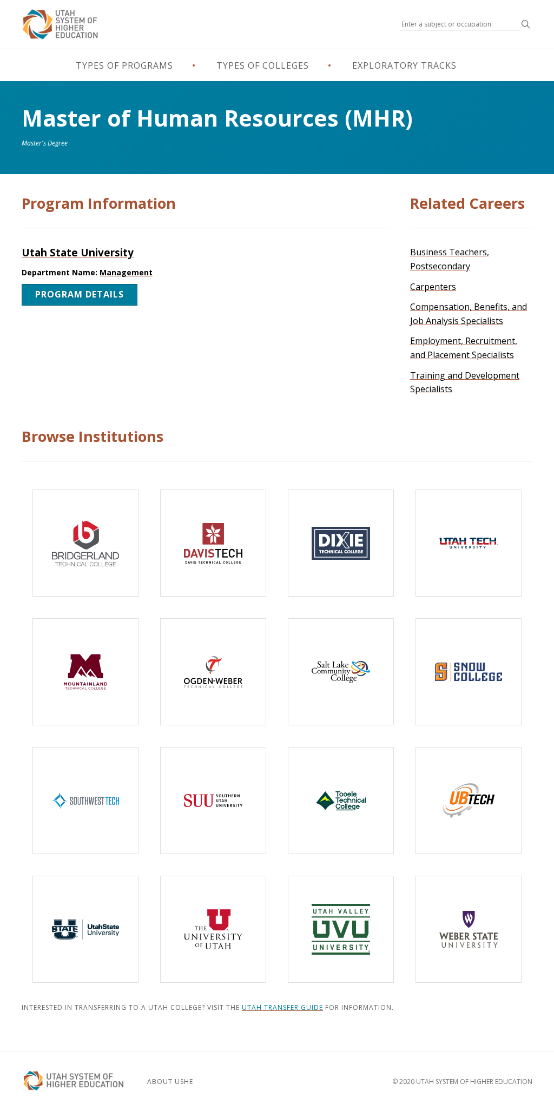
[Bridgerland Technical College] (85, 543)
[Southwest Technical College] (85, 800)
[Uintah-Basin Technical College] (469, 800)
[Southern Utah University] (213, 800)
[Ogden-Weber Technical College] (213, 671)
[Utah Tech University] (469, 543)
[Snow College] (469, 671)
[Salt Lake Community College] (341, 671)
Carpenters (433, 287)
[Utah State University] (85, 929)
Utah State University (78, 252)
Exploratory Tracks (404, 65)
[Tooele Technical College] (341, 800)
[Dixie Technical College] (341, 543)
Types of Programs (124, 65)
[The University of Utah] (213, 929)
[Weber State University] (469, 929)
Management (126, 272)
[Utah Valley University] (341, 929)
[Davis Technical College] (213, 543)
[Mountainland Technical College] (85, 671)
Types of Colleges (262, 65)
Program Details (79, 294)
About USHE (170, 1081)
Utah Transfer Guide (282, 1007)
